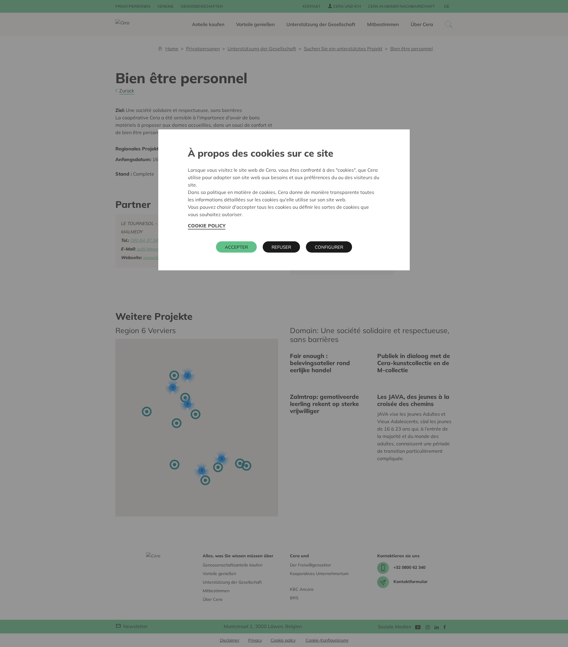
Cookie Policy (206, 226)
